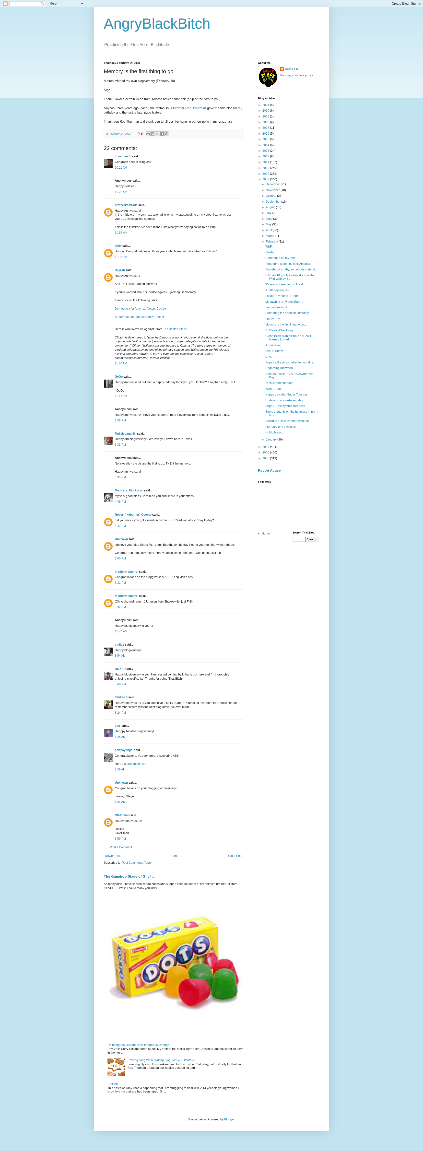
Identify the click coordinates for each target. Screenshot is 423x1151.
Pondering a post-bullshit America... (288, 264)
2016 (266, 133)
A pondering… (274, 345)
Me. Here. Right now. (129, 490)
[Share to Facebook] (162, 133)
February (272, 241)
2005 (266, 458)
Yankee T (121, 697)
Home (174, 856)
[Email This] (148, 133)
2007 (266, 447)
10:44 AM (121, 631)
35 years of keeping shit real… (285, 284)
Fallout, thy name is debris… (284, 296)
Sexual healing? (276, 307)
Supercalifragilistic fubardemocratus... (290, 362)
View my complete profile (296, 75)
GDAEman (122, 815)
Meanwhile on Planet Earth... (284, 301)
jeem (118, 245)
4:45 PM (120, 501)
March (270, 236)
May (269, 224)
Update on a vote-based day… (285, 400)
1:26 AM (120, 737)
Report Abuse (269, 470)
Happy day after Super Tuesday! (286, 394)
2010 (266, 168)
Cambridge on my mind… (282, 258)
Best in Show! (274, 351)
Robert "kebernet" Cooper (133, 514)
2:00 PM (120, 558)
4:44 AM (120, 802)
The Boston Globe (175, 329)
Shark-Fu (291, 69)
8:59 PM (120, 838)
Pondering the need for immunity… (288, 313)
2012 (266, 156)
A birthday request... (278, 290)
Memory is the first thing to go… (286, 324)
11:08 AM (121, 257)
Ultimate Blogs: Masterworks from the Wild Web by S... (290, 277)
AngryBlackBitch (157, 23)
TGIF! (268, 246)
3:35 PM (120, 477)
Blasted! (270, 252)
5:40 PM (120, 684)
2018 (266, 122)
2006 (266, 452)
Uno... (269, 356)
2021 (266, 105)
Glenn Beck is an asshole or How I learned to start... (288, 337)
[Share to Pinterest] (166, 133)
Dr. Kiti (119, 669)
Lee (117, 726)
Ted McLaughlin (125, 433)
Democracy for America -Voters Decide (140, 308)
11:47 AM (121, 396)
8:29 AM (120, 769)
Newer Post (112, 856)
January (271, 439)
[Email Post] (140, 133)
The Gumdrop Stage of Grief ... (129, 876)
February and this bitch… (282, 427)
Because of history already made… (288, 421)
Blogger (229, 1119)
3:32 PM (120, 607)
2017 (266, 127)
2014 (266, 145)
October (271, 196)
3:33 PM (120, 444)
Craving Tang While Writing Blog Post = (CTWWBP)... (163, 1060)
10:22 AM (121, 192)
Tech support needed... (280, 383)
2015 (266, 139)
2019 (266, 116)
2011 (266, 162)
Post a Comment (121, 847)
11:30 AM (121, 363)
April (269, 230)
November (273, 190)
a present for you (135, 764)
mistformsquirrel (126, 571)
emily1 (119, 644)
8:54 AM (120, 655)
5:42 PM (120, 526)
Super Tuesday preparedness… (286, 406)
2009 (266, 173)
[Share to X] (157, 133)
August (271, 207)
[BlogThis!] (152, 133)
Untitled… (114, 1084)
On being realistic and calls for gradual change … (140, 1045)
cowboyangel (124, 750)
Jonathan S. (123, 156)
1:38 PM (120, 420)
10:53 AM (121, 232)
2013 (266, 150)
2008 (266, 179)
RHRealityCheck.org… (280, 330)
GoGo (119, 376)
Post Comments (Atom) (137, 862)
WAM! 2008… (274, 389)
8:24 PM (120, 712)
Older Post (235, 856)
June (269, 219)
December (273, 184)
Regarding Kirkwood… (280, 368)
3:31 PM (120, 582)
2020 (266, 110)
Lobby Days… (274, 319)
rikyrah (120, 270)
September (273, 201)
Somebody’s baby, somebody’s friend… (291, 269)
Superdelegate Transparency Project (139, 317)
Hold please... (274, 432)
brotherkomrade (126, 205)
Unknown (121, 539)
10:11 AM (121, 167)
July (269, 213)
